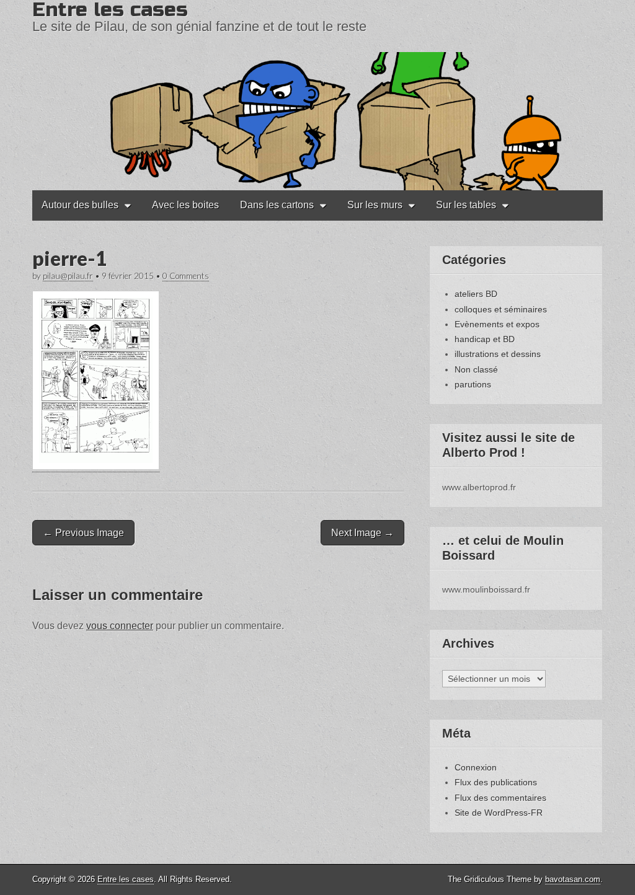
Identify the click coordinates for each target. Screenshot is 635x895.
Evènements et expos (497, 324)
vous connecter (119, 625)
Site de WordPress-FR (499, 813)
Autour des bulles (80, 205)
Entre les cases (125, 879)
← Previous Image (83, 532)
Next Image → (362, 532)
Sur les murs (374, 205)
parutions (473, 384)
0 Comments (185, 276)
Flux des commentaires (500, 798)
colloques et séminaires (501, 309)
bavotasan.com (572, 879)
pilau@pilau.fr (68, 276)
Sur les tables (466, 205)
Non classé (476, 369)
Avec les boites (185, 205)
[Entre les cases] (317, 95)
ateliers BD (476, 294)
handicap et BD (485, 339)
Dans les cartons (277, 205)
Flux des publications (496, 782)
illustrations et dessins (498, 354)
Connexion (476, 767)
